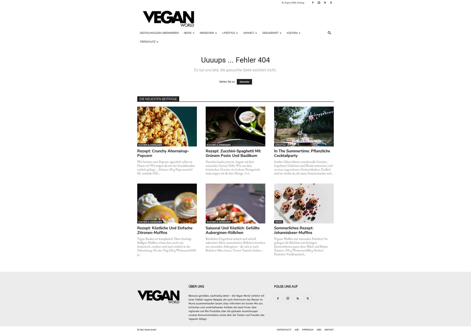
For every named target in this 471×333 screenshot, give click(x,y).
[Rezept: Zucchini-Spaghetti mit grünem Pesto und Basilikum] (235, 126)
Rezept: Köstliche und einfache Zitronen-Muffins (164, 230)
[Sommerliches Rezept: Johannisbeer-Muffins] (304, 203)
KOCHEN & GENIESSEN (150, 145)
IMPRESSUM (307, 329)
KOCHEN (292, 33)
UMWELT (248, 33)
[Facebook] (313, 2)
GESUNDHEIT (270, 33)
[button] (329, 33)
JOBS (319, 329)
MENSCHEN (207, 33)
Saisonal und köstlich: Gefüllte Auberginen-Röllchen (233, 230)
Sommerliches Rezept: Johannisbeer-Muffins (293, 230)
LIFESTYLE (228, 33)
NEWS (188, 33)
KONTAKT (329, 329)
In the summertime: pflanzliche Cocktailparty (302, 153)
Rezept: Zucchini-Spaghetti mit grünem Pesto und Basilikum (233, 153)
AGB (297, 329)
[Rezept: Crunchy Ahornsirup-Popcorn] (167, 126)
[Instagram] (319, 2)
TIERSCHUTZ (147, 42)
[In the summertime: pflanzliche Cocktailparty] (304, 126)
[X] (331, 2)
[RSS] (325, 2)
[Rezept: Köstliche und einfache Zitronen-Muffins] (167, 203)
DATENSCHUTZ (284, 329)
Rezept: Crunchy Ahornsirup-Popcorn (163, 153)
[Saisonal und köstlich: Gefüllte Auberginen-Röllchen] (235, 203)
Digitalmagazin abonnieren (159, 33)
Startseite (244, 81)
